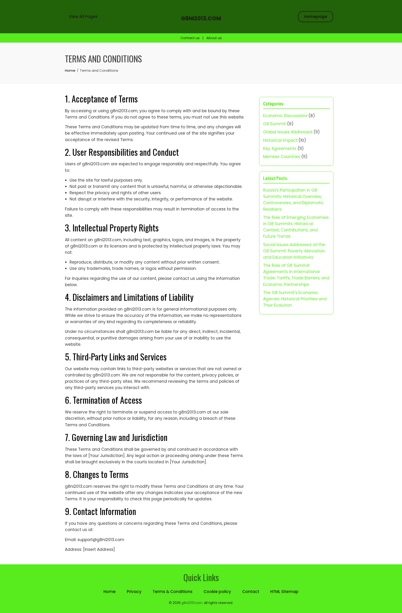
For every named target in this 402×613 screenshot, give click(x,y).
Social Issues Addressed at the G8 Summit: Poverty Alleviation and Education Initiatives (294, 251)
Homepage (315, 16)
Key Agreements (279, 148)
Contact (250, 591)
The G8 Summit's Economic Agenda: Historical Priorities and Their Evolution (295, 299)
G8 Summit (274, 124)
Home (110, 591)
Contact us (190, 38)
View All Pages (83, 16)
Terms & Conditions (172, 591)
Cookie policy (217, 591)
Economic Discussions (285, 116)
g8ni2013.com (201, 18)
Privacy (134, 591)
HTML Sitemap (284, 591)
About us (214, 38)
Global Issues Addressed (287, 132)
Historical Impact (280, 140)
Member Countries (281, 156)
